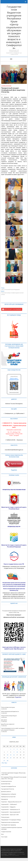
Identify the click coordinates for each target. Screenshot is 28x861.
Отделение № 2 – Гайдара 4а (8, 807)
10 (17, 752)
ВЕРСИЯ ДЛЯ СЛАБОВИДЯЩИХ (12, 309)
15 (10, 755)
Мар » (6, 762)
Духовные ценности (6, 791)
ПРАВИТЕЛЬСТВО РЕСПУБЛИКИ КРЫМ (14, 489)
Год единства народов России (8, 786)
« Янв (2, 762)
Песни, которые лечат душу (8, 707)
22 (10, 757)
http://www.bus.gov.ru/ (19, 598)
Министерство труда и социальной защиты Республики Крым (13, 508)
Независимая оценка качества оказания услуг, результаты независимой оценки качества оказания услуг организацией (14, 584)
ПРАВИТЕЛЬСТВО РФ (14, 526)
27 (4, 760)
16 (14, 755)
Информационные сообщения (8, 794)
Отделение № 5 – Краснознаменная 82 (10, 812)
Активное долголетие (6, 781)
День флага (4, 720)
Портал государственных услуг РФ (14, 564)
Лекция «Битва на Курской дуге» (9, 715)
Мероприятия (4, 799)
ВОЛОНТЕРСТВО (5, 783)
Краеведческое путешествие (8, 796)
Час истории (4, 836)
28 (7, 760)
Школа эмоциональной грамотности (10, 711)
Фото (2, 834)
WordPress (7, 855)
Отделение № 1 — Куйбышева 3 (9, 804)
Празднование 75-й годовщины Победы (11, 819)
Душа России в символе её (7, 724)
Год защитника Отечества (7, 789)
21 (7, 757)
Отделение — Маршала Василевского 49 (11, 801)
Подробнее (14, 470)
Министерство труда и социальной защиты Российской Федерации (13, 545)
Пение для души (5, 817)
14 (7, 755)
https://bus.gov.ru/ (19, 649)
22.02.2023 (4, 94)
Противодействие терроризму (8, 825)
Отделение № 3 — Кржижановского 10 (10, 809)
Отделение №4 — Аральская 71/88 (10, 814)
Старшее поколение (6, 85)
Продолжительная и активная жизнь (10, 822)
